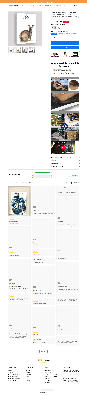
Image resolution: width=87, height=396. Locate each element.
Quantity (53, 37)
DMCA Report (37, 390)
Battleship (28, 374)
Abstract (28, 372)
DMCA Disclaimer (12, 380)
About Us (10, 370)
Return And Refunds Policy (14, 378)
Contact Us (10, 372)
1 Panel (63, 24)
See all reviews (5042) (13, 176)
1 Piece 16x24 (65, 31)
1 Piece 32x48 (74, 33)
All (11, 10)
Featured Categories (55, 5)
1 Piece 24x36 (67, 33)
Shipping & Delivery (12, 376)
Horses (27, 376)
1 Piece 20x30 (60, 33)
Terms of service (48, 378)
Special (28, 370)
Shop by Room (30, 5)
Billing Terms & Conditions (14, 374)
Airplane (28, 380)
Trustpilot (10, 168)
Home (23, 5)
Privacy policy (48, 370)
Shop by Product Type (42, 5)
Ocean (27, 378)
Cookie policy (48, 382)
